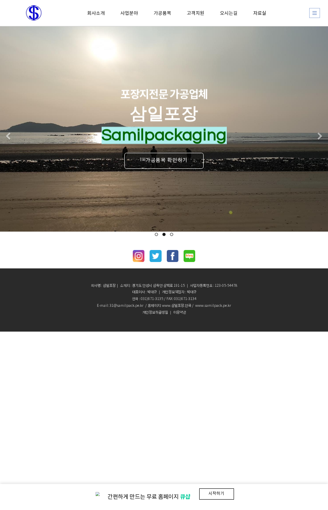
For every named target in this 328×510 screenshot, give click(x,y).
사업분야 (129, 13)
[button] (8, 137)
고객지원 (195, 13)
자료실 (259, 13)
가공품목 (162, 13)
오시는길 (229, 13)
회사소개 (96, 13)
